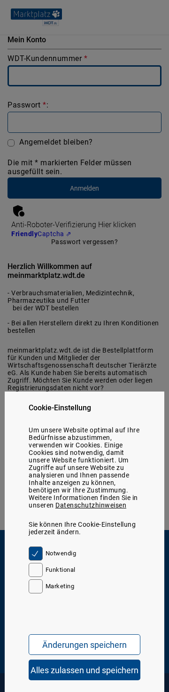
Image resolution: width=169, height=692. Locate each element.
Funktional (61, 569)
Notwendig (61, 553)
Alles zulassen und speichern (84, 670)
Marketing (60, 586)
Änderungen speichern (84, 645)
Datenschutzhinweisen (90, 505)
